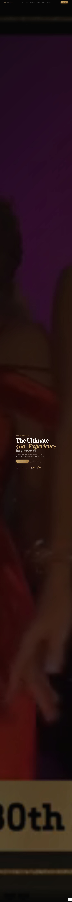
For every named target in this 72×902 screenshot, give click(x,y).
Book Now (64, 2)
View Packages (35, 461)
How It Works (25, 2)
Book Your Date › (22, 461)
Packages (32, 2)
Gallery (38, 2)
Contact (49, 2)
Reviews (43, 2)
